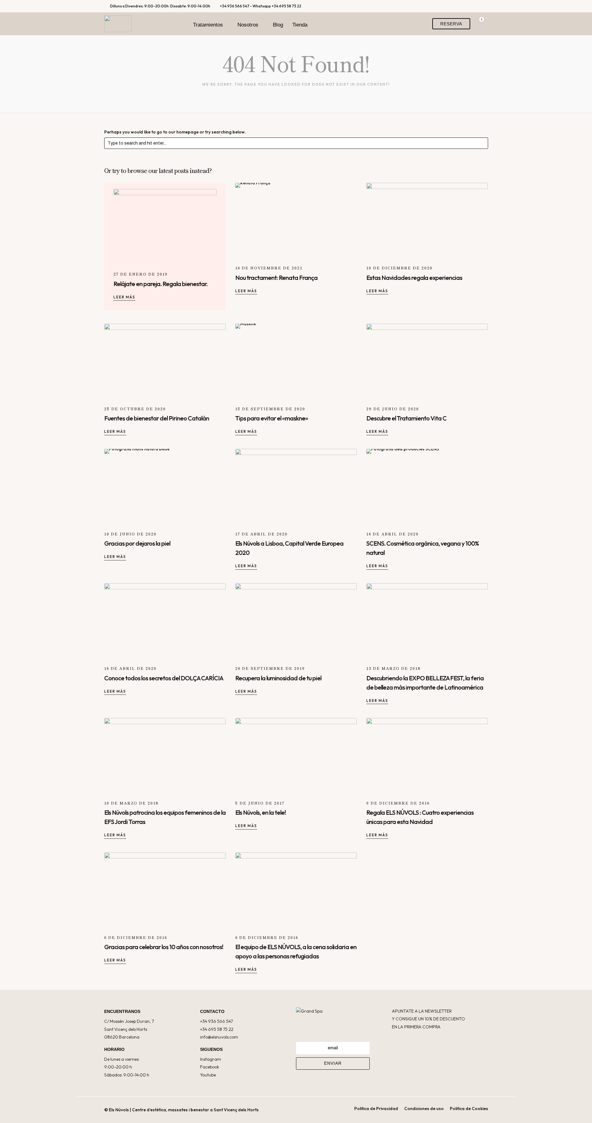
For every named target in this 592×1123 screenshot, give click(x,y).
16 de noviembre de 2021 (268, 267)
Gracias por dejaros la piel (137, 543)
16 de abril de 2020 (392, 533)
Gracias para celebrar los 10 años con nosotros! (163, 947)
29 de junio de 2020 (392, 408)
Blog (278, 25)
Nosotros (247, 25)
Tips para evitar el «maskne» (271, 418)
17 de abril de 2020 (261, 533)
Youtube (208, 1075)
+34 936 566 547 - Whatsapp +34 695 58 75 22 (260, 6)
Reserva (451, 23)
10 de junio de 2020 (130, 533)
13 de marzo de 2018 (393, 668)
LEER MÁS (124, 297)
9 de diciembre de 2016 (398, 802)
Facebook (209, 1067)
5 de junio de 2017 (260, 802)
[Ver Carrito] (479, 24)
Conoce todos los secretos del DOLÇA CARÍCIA (163, 678)
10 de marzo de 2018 (131, 802)
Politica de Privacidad (376, 1108)
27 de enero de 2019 (140, 274)
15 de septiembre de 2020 (270, 408)
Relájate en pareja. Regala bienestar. (160, 284)
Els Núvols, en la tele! (260, 812)
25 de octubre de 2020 (135, 408)
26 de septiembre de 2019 (270, 668)
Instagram (210, 1059)
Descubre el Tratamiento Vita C (406, 418)
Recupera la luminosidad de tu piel (278, 678)
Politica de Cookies (469, 1108)
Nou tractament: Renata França (276, 277)
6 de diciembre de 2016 (135, 937)
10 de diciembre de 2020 (399, 267)
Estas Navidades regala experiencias (414, 277)
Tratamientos (208, 25)
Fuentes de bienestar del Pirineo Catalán (156, 418)
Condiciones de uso (424, 1108)
